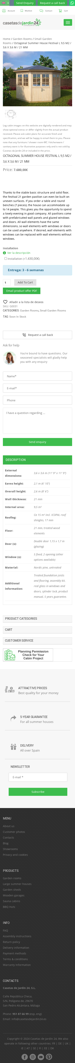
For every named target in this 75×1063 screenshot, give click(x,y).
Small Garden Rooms (53, 310)
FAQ (5, 930)
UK (66, 1043)
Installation (10, 248)
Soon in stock (17, 316)
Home (6, 39)
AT (28, 1048)
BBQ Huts (9, 907)
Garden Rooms (22, 39)
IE (22, 1048)
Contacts (8, 837)
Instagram (32, 1057)
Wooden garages (13, 895)
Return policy (11, 942)
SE (34, 1048)
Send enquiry (37, 442)
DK (52, 1048)
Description (16, 460)
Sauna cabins (11, 901)
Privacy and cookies (15, 855)
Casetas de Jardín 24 (43, 1038)
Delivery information (16, 947)
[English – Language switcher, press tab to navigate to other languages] (4, 3)
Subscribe (38, 792)
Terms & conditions (15, 959)
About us (8, 826)
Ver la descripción (18, 253)
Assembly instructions (17, 936)
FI (40, 1048)
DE (60, 1043)
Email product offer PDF (21, 291)
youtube (41, 1057)
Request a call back (52, 3)
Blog (5, 843)
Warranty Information (17, 965)
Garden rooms (12, 878)
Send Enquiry (24, 3)
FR (53, 1043)
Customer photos (14, 832)
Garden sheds (12, 889)
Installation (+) (23, 259)
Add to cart (25, 282)
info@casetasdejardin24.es (29, 1019)
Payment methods (14, 953)
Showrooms (10, 849)
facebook (24, 1057)
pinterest (49, 1057)
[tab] (37, 459)
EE (45, 1048)
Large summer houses (17, 884)
